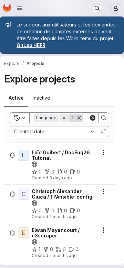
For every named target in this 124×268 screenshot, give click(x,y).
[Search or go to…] (97, 8)
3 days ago (60, 177)
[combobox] (54, 131)
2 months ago (63, 216)
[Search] (103, 117)
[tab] (16, 98)
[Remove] (79, 118)
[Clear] (93, 118)
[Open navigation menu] (19, 8)
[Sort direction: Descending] (103, 131)
